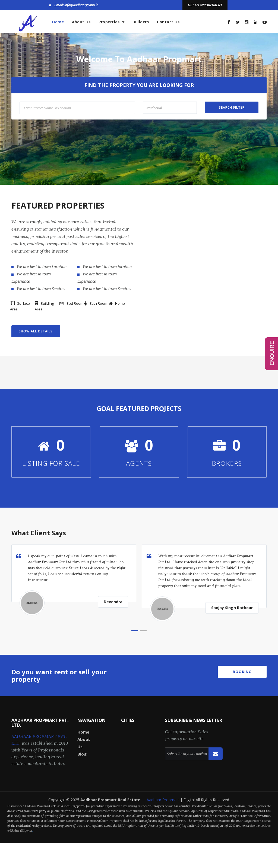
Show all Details (36, 331)
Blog (82, 754)
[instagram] (246, 22)
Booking (242, 671)
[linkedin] (255, 22)
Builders (140, 21)
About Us (81, 21)
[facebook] (228, 22)
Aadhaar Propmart (163, 799)
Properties (110, 21)
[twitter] (237, 22)
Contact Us (168, 21)
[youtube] (264, 22)
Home (58, 21)
